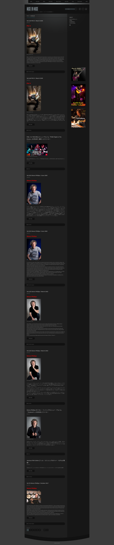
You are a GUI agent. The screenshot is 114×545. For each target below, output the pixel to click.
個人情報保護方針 (72, 21)
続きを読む (30, 124)
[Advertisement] (78, 46)
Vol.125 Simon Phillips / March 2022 (37, 291)
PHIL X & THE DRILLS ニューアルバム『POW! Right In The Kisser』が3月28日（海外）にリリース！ (44, 138)
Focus (73, 1)
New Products (80, 1)
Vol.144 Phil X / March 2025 (35, 20)
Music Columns (58, 1)
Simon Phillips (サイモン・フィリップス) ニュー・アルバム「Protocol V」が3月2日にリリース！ (44, 411)
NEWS (44, 1)
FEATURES (50, 1)
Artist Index (37, 1)
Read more (30, 65)
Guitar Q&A (66, 1)
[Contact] (70, 25)
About (87, 1)
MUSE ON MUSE (32, 9)
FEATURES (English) (31, 71)
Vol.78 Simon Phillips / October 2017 (38, 483)
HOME (31, 1)
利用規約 (70, 20)
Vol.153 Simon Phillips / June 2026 (37, 175)
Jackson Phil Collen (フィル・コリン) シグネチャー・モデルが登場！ (46, 461)
